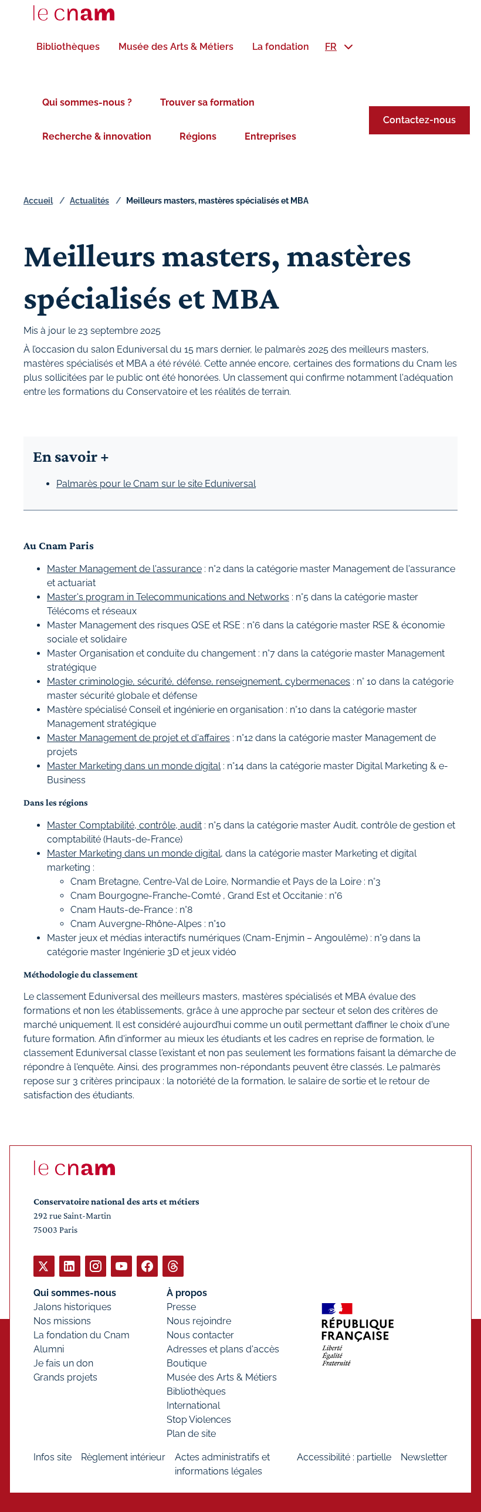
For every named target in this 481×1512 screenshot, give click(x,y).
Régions (197, 136)
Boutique (186, 1363)
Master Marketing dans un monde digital (134, 766)
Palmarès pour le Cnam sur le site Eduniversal (156, 483)
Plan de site (191, 1433)
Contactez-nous (419, 120)
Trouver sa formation (207, 102)
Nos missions (62, 1321)
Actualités (89, 200)
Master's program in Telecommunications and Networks (168, 597)
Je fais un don (63, 1363)
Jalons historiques (72, 1307)
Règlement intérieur (123, 1457)
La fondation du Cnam (81, 1335)
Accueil (38, 200)
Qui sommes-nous (74, 1292)
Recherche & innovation (96, 136)
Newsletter (424, 1457)
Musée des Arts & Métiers (222, 1377)
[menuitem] (68, 47)
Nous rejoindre (199, 1321)
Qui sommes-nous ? (87, 102)
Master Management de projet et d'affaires (138, 737)
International (193, 1405)
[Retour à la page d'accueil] (74, 13)
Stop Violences (199, 1419)
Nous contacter (200, 1335)
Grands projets (65, 1377)
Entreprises (270, 136)
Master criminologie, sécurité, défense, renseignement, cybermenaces (198, 681)
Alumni (48, 1349)
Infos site (52, 1457)
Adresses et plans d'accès (223, 1349)
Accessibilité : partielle (344, 1457)
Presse (181, 1307)
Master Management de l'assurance (124, 568)
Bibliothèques (196, 1391)
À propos (187, 1292)
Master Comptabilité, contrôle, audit (124, 825)
